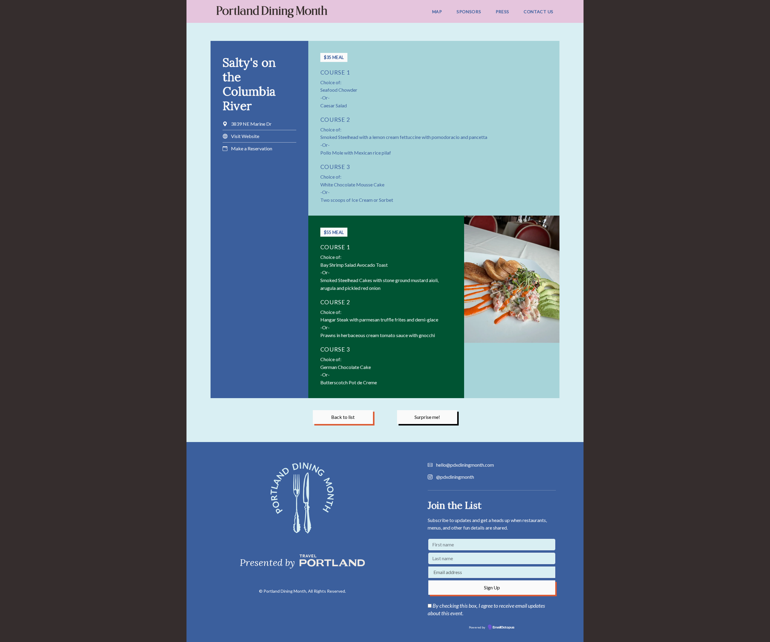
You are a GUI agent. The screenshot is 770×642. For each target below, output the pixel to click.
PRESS (503, 11)
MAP (437, 11)
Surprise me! (427, 417)
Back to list (343, 417)
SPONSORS (469, 11)
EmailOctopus (503, 627)
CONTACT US (538, 11)
